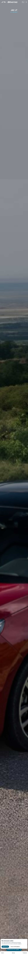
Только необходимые (15, 946)
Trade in (2, 952)
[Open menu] (26, 2)
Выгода (13, 952)
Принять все (5, 946)
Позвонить (25, 952)
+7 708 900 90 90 (23, 2)
